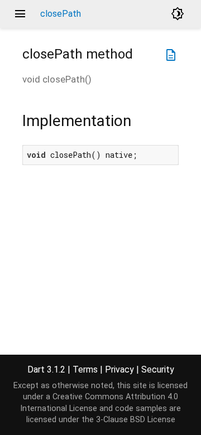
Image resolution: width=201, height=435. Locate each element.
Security (157, 369)
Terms (85, 369)
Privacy (119, 369)
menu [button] (20, 14)
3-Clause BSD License (135, 419)
